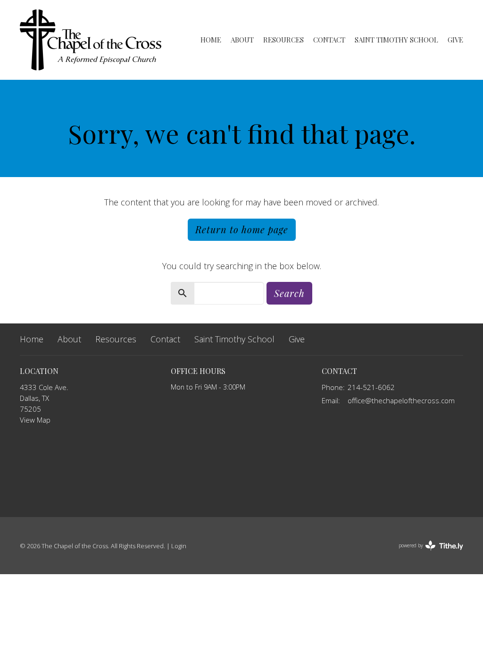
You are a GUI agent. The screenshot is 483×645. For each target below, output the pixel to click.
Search (289, 293)
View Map (35, 419)
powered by (426, 553)
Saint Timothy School (396, 39)
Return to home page (241, 229)
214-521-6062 (371, 387)
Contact (329, 39)
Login (178, 546)
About (242, 39)
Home (210, 39)
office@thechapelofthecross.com (401, 400)
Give (455, 39)
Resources (283, 39)
